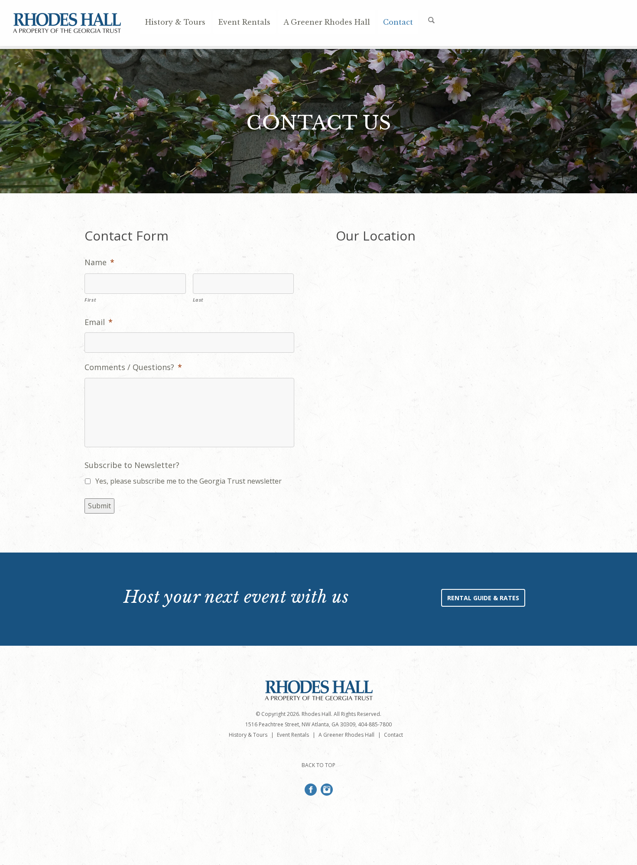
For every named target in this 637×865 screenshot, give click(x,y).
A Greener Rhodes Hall (326, 22)
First (90, 299)
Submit (99, 506)
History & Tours (175, 22)
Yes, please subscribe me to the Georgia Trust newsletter (188, 481)
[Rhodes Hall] (67, 29)
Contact (398, 22)
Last (198, 299)
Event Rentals (244, 22)
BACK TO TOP (318, 765)
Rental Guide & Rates (483, 598)
